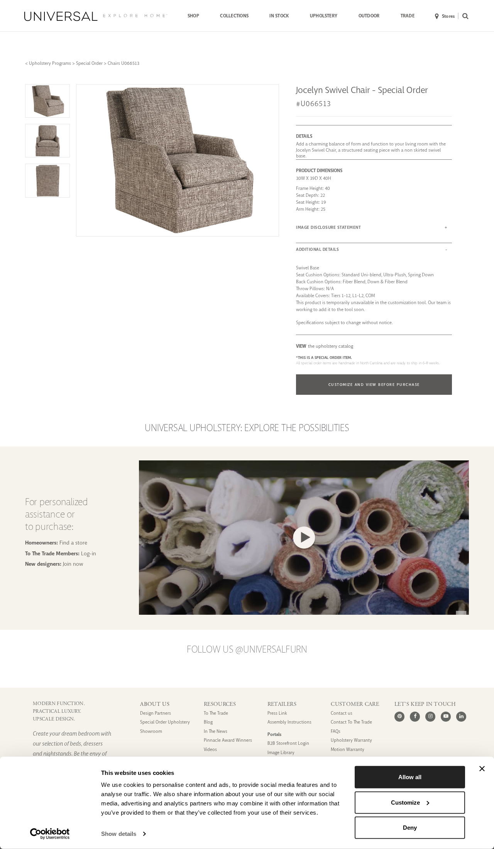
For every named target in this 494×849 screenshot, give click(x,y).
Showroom (151, 731)
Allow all (409, 777)
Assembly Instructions (289, 722)
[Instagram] (430, 717)
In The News (215, 731)
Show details (118, 833)
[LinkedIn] (461, 717)
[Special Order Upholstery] (304, 613)
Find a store (73, 542)
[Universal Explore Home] (95, 16)
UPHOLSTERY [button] (323, 16)
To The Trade (216, 713)
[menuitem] (193, 16)
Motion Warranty (347, 750)
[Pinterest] (399, 717)
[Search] (463, 16)
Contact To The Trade (351, 722)
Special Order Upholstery (165, 722)
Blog (208, 722)
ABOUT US (154, 704)
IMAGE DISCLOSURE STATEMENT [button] (328, 227)
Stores (448, 16)
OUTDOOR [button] (369, 16)
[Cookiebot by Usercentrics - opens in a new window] (50, 834)
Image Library (280, 753)
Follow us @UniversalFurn (247, 649)
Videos (210, 750)
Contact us (341, 713)
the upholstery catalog (324, 346)
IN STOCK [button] (279, 16)
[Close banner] (482, 768)
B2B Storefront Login (288, 743)
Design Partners (155, 713)
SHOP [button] (193, 16)
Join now (73, 563)
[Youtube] (446, 717)
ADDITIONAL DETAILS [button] (317, 249)
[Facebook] (415, 717)
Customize (405, 802)
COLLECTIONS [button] (234, 16)
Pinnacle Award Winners (228, 740)
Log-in (88, 553)
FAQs (335, 731)
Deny (410, 827)
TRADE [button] (407, 16)
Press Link (277, 713)
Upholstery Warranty (351, 740)
